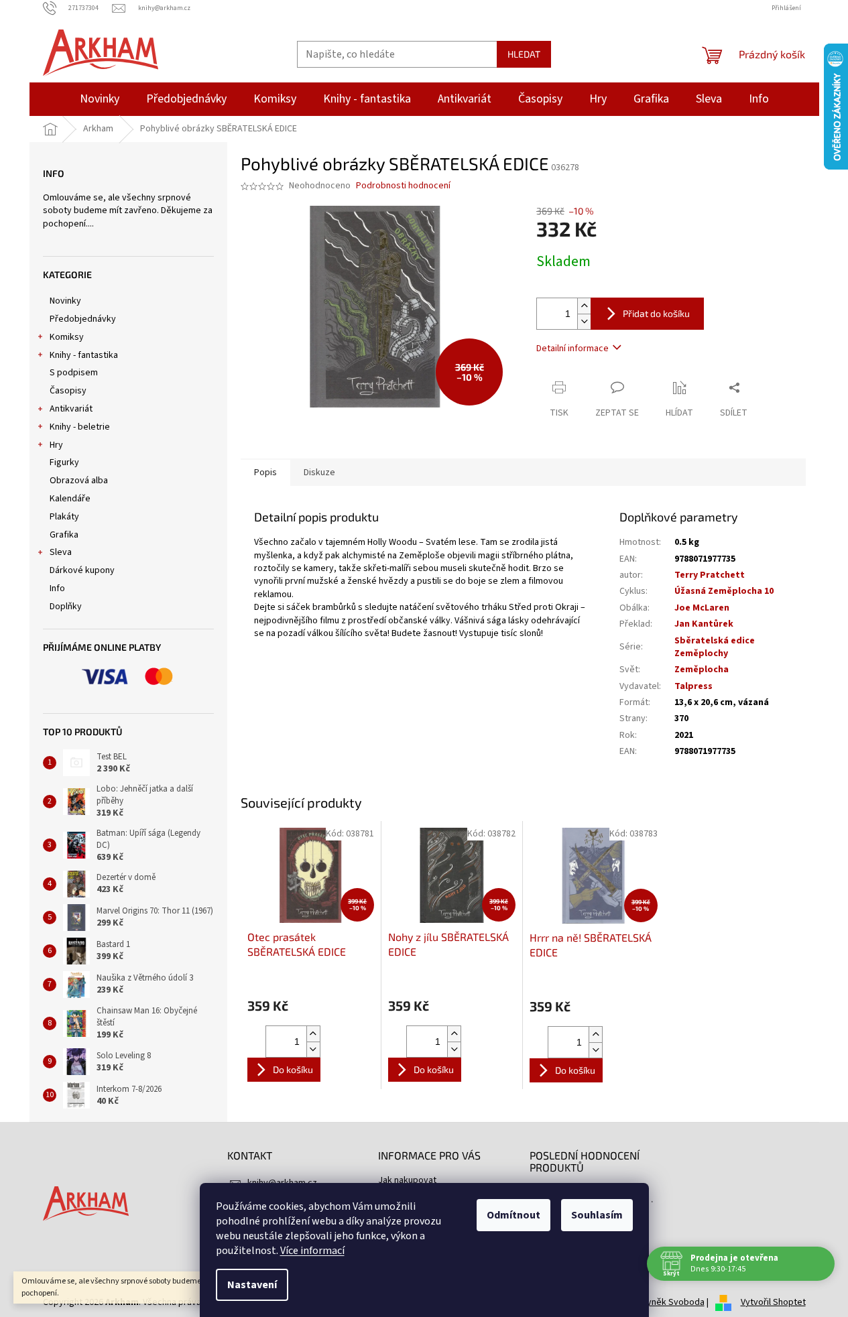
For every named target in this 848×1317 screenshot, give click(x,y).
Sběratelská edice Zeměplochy (714, 647)
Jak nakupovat (407, 1180)
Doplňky (66, 606)
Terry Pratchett (709, 575)
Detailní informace (572, 348)
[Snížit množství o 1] (584, 321)
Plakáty (64, 516)
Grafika (64, 535)
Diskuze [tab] (319, 472)
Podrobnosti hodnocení (403, 186)
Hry (56, 445)
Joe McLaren (701, 608)
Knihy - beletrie (80, 427)
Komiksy (67, 337)
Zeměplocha (701, 669)
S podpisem (74, 372)
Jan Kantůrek (703, 624)
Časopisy (68, 390)
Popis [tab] (265, 472)
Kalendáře (70, 498)
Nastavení (252, 1284)
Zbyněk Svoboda (670, 1302)
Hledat (523, 54)
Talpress (693, 686)
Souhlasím (597, 1215)
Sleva (61, 552)
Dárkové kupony (82, 570)
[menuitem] (99, 99)
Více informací (312, 1250)
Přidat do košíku (656, 313)
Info (57, 588)
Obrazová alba (79, 480)
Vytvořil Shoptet (773, 1302)
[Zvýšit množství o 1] (584, 306)
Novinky (65, 301)
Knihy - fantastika (84, 355)
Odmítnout (513, 1215)
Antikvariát (71, 409)
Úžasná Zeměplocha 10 (724, 591)
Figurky (64, 462)
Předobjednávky (83, 319)
